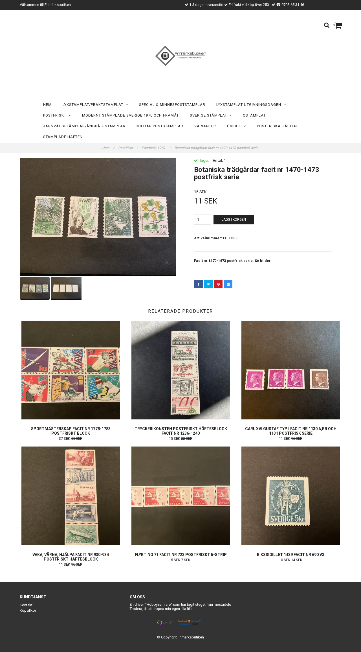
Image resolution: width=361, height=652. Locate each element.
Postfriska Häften (277, 126)
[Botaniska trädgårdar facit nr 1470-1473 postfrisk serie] (98, 217)
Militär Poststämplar (160, 126)
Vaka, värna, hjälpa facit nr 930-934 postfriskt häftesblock (70, 556)
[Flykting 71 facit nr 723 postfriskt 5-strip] (181, 496)
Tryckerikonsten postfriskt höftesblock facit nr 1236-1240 (181, 431)
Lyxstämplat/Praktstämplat (94, 104)
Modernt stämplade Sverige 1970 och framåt (130, 115)
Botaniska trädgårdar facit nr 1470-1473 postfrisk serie (217, 148)
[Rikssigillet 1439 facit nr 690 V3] (291, 496)
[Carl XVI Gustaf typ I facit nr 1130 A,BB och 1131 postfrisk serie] (291, 370)
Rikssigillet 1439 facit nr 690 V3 (290, 554)
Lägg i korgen (234, 220)
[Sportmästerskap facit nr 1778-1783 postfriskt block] (71, 370)
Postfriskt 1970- (156, 148)
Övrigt (235, 126)
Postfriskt (56, 115)
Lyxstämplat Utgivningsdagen (249, 104)
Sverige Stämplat (209, 115)
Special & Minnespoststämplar (172, 104)
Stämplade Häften (63, 137)
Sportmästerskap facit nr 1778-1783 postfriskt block (71, 431)
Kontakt (26, 605)
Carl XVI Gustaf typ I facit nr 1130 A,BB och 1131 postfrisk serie (290, 431)
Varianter (205, 126)
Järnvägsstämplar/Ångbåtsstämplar (84, 126)
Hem (47, 104)
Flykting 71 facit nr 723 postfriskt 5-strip (181, 554)
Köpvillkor (28, 610)
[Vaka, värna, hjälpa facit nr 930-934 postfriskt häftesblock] (71, 496)
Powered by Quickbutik (180, 641)
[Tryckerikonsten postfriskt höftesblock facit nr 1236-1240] (181, 370)
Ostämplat (254, 115)
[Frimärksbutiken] (180, 56)
